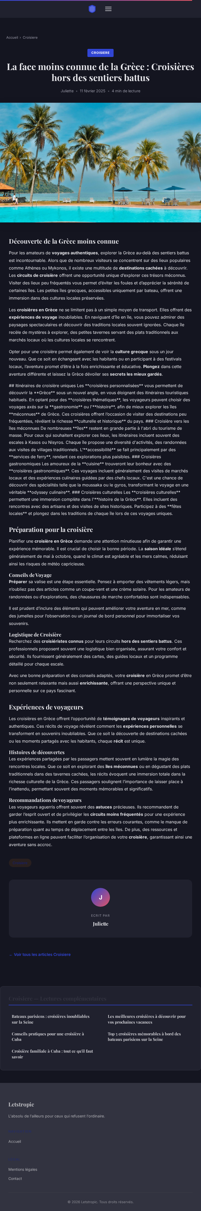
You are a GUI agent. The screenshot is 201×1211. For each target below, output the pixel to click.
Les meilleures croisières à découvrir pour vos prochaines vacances (147, 1019)
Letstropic (21, 1104)
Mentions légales (22, 1169)
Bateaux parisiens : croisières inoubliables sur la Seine (51, 1019)
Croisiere (30, 37)
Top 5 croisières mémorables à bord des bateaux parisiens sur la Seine (144, 1036)
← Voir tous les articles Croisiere (40, 954)
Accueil (12, 37)
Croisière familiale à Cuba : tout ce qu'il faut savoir (52, 1053)
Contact (15, 1178)
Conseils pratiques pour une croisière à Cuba (48, 1036)
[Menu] (108, 9)
